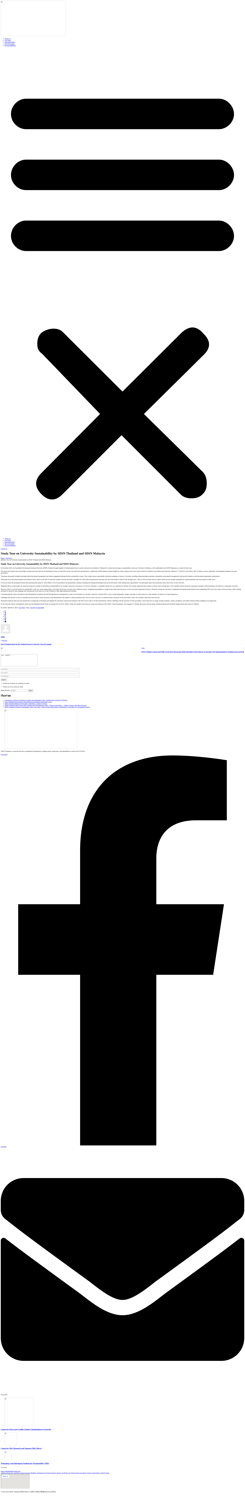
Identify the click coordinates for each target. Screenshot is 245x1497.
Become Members (10, 45)
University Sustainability (36, 607)
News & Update (9, 44)
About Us (8, 38)
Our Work (8, 40)
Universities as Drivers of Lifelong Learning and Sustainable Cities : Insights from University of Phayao (36, 700)
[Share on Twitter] (5, 613)
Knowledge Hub (10, 42)
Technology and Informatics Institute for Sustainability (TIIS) (25, 1463)
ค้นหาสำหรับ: (5, 690)
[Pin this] (5, 620)
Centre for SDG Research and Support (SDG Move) (21, 1448)
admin (3, 637)
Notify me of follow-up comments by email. (16, 683)
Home (2, 558)
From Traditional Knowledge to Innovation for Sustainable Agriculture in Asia (28, 702)
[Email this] (5, 621)
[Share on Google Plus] (6, 618)
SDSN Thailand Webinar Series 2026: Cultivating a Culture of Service (26, 703)
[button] (122, 292)
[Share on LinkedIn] (5, 614)
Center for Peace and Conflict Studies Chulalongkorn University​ (26, 1429)
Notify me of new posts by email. (13, 687)
